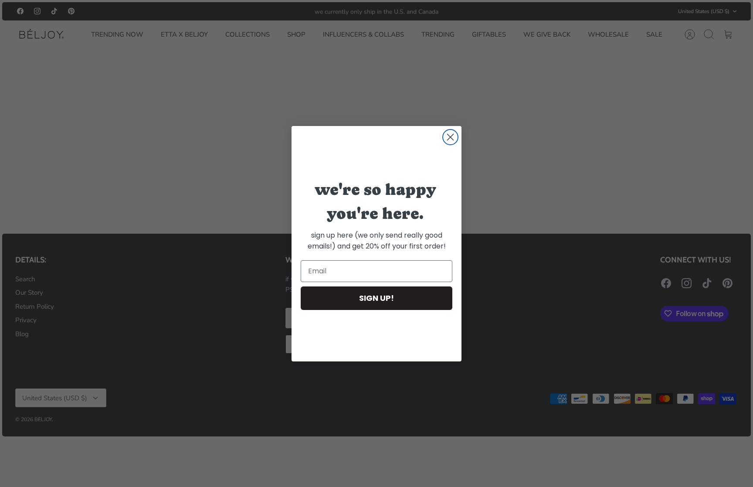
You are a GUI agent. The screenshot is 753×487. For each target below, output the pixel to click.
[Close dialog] (450, 137)
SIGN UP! (376, 298)
